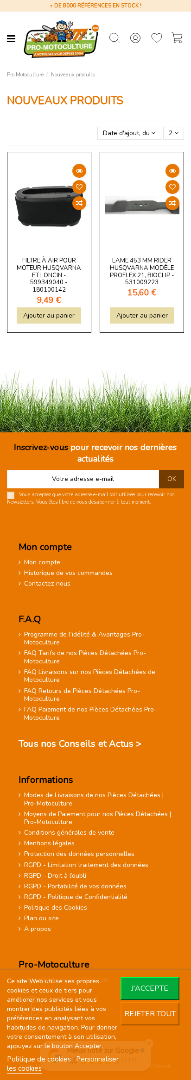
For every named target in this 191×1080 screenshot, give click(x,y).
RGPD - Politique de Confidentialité (75, 897)
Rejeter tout (150, 1014)
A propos (37, 929)
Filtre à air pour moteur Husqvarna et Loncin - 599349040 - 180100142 (49, 275)
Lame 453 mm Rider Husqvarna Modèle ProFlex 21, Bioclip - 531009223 (142, 271)
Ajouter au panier (49, 315)
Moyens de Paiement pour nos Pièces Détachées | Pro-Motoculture (97, 818)
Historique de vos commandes (68, 573)
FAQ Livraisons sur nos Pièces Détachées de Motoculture (89, 676)
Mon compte (42, 562)
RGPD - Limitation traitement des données (86, 865)
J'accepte (149, 988)
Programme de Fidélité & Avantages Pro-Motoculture (84, 639)
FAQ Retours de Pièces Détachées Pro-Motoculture (82, 695)
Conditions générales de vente (69, 833)
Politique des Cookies (55, 908)
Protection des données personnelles (79, 854)
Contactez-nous (47, 584)
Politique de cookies (39, 1059)
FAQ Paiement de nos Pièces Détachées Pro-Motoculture (90, 713)
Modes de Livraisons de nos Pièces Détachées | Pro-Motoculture (94, 799)
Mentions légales (49, 843)
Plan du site (41, 918)
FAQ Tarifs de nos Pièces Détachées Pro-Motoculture (85, 657)
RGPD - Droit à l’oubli (55, 876)
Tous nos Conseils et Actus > (80, 743)
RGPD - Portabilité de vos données (75, 886)
